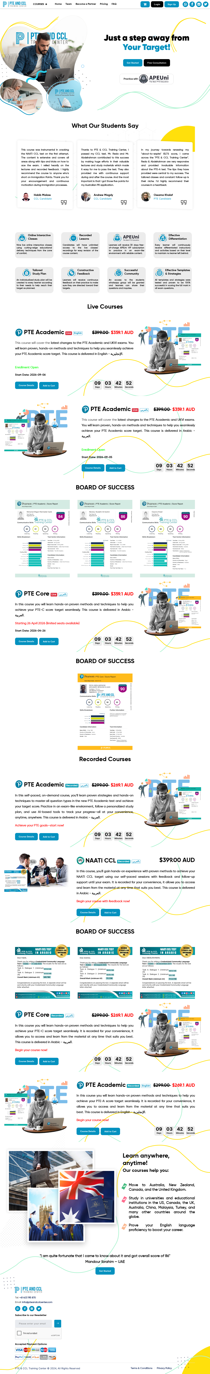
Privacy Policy (164, 1368)
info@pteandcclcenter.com (37, 1302)
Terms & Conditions (141, 1368)
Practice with (131, 79)
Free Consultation (156, 63)
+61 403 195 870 (27, 1298)
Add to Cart (49, 385)
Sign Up (172, 4)
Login (157, 4)
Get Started (133, 63)
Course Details (26, 385)
